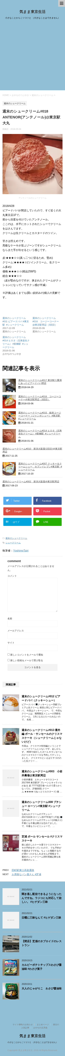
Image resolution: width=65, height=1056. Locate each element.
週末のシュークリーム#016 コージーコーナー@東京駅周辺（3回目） (45, 321)
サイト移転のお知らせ (23, 1024)
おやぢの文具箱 (40, 1028)
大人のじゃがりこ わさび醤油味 (42, 988)
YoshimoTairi (20, 550)
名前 (10, 618)
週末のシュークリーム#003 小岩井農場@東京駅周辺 (42, 773)
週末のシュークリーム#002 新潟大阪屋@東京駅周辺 (30, 481)
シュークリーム (13, 542)
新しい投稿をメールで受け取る (26, 660)
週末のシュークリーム (16, 538)
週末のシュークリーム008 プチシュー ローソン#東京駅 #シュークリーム (42, 806)
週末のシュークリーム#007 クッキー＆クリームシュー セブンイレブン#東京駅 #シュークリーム (40, 466)
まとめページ (43, 1024)
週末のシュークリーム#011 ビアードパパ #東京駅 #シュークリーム (15, 321)
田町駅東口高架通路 (23, 870)
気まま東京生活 (33, 12)
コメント (12, 575)
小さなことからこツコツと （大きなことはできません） (32, 1042)
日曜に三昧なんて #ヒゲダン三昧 (41, 917)
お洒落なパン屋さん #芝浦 (26, 874)
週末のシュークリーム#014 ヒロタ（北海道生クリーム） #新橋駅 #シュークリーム (40, 433)
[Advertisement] (32, 56)
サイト (11, 642)
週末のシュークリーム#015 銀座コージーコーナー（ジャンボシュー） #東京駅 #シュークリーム (39, 415)
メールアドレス (16, 630)
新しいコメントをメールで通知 (26, 654)
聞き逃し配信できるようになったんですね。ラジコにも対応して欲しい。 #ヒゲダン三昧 (42, 898)
